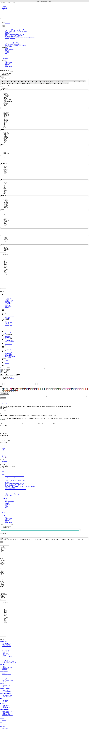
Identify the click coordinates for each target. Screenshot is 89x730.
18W (4, 83)
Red (4, 276)
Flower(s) (5, 172)
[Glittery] (1, 564)
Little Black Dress (6, 114)
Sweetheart (5, 224)
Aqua (4, 261)
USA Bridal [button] (4, 498)
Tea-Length (5, 206)
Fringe (5, 173)
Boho (4, 111)
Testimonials (4, 456)
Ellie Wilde (4, 677)
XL (63, 83)
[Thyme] (15, 390)
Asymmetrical (6, 199)
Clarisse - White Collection (9, 296)
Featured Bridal (5, 728)
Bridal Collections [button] (3, 641)
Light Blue (5, 263)
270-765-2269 (2, 2)
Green (5, 259)
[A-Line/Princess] (2, 587)
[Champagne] (21, 389)
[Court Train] (2, 580)
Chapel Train (6, 200)
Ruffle (5, 175)
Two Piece (5, 127)
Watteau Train (6, 207)
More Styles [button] (2, 726)
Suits (5, 333)
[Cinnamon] (87, 389)
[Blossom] (82, 389)
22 (54, 81)
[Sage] (40, 389)
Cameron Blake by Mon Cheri (9, 352)
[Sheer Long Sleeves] (3, 594)
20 (50, 81)
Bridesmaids (6, 93)
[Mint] (33, 389)
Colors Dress (7, 323)
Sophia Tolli (6, 307)
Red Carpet (5, 104)
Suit (4, 124)
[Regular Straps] (3, 597)
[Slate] (42, 389)
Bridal (5, 92)
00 (8, 81)
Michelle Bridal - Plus (8, 302)
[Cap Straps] (3, 596)
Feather (5, 171)
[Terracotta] (17, 390)
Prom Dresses (6, 102)
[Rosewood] (70, 389)
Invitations (6, 360)
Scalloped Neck (6, 220)
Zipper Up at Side (6, 153)
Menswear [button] (4, 330)
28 (66, 81)
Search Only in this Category (6, 73)
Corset (5, 135)
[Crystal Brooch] (2, 571)
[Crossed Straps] (3, 560)
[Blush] (15, 389)
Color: (1, 386)
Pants (4, 118)
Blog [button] (3, 474)
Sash (4, 176)
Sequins (5, 177)
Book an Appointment (11, 2)
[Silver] (7, 389)
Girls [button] (1, 698)
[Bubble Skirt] (3, 555)
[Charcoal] (23, 389)
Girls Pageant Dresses (7, 99)
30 (70, 81)
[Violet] (46, 389)
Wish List (4, 6)
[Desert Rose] (54, 389)
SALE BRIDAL (5, 660)
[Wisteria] (78, 389)
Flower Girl (5, 98)
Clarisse (6, 321)
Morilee (6, 304)
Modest (5, 117)
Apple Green (6, 258)
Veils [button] (3, 361)
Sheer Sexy (5, 121)
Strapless (5, 223)
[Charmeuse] (2, 573)
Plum (4, 275)
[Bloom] (80, 389)
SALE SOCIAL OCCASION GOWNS (11, 312)
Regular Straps (6, 248)
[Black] (13, 389)
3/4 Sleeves (5, 238)
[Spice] (7, 390)
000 (4, 81)
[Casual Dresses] (4, 547)
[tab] (45, 301)
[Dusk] (11, 390)
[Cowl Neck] (3, 582)
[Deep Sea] (52, 389)
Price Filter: (4, 74)
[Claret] (25, 389)
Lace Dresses (6, 113)
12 (33, 81)
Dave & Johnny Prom (8, 325)
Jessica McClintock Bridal (9, 298)
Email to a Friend (3, 400)
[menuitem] (45, 6)
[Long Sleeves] (3, 593)
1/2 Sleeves (5, 237)
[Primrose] (68, 389)
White (5, 287)
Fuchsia (5, 273)
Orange (5, 277)
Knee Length (6, 203)
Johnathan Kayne (5, 678)
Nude (4, 280)
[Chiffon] (2, 574)
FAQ (3, 450)
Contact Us (4, 448)
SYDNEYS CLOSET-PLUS (9, 308)
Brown (5, 630)
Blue (4, 265)
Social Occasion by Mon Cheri (10, 356)
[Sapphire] (72, 389)
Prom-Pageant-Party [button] (4, 671)
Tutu (4, 126)
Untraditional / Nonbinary (9, 337)
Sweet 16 (5, 105)
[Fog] (62, 389)
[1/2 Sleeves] (3, 591)
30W (34, 83)
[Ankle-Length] (2, 578)
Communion (6, 96)
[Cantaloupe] (85, 389)
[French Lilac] (64, 389)
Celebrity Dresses (6, 133)
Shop (3, 471)
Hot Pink (5, 272)
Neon (4, 159)
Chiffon (5, 183)
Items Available (4, 403)
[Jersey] (2, 576)
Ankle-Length (6, 198)
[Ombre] (1, 566)
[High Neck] (3, 584)
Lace (4, 174)
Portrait (5, 219)
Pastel (4, 161)
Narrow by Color (5, 254)
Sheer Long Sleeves (7, 240)
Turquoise (5, 262)
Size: (1, 381)
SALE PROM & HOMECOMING (10, 311)
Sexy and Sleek (6, 120)
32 (74, 81)
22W (14, 83)
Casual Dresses (6, 94)
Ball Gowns (5, 110)
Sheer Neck (5, 222)
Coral (4, 278)
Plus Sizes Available (7, 140)
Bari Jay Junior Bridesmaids (9, 316)
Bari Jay (6, 315)
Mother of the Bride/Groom (8, 101)
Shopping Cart (4, 8)
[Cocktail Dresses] (4, 548)
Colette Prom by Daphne (9, 322)
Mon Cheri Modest (8, 303)
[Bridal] (4, 545)
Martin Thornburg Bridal (9, 300)
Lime (4, 260)
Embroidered (6, 170)
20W (9, 83)
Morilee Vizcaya (7, 348)
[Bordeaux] (17, 389)
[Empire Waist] (2, 588)
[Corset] (3, 557)
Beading (5, 167)
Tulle (4, 193)
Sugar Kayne (4, 701)
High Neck (5, 214)
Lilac (4, 268)
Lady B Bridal (7, 299)
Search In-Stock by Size (6, 78)
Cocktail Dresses (6, 95)
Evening (5, 97)
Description (4, 402)
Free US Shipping (5, 457)
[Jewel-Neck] (3, 585)
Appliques (5, 166)
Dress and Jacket (6, 112)
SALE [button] (1, 658)
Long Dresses (6, 116)
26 (62, 81)
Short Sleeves (6, 241)
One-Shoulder (6, 218)
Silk (4, 191)
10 (29, 81)
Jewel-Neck (5, 215)
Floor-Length (6, 202)
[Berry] (11, 389)
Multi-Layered (6, 137)
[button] (3, 22)
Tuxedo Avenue (5, 512)
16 (41, 81)
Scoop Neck (6, 221)
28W (29, 83)
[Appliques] (2, 568)
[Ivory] (5, 389)
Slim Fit (5, 233)
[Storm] (76, 389)
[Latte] (31, 389)
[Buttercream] (83, 389)
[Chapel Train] (2, 579)
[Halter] (3, 583)
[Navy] (36, 389)
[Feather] (2, 575)
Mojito (5, 257)
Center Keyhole (6, 134)
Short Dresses (6, 122)
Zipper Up (5, 152)
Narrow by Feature (5, 88)
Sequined (5, 190)
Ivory (4, 279)
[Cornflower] (27, 389)
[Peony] (66, 389)
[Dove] (56, 389)
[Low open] (3, 562)
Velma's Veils (7, 363)
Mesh (4, 187)
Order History (4, 462)
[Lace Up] (3, 561)
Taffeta (5, 192)
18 (46, 81)
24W (19, 83)
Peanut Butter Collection (9, 332)
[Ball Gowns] (3, 550)
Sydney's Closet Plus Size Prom (10, 328)
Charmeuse (5, 182)
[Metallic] (1, 565)
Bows (4, 168)
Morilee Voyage (7, 305)
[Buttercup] (19, 389)
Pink (4, 271)
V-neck (5, 225)
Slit (4, 142)
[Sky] (74, 389)
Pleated (5, 139)
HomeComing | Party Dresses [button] (5, 693)
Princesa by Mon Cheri (8, 349)
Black (4, 631)
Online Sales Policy (3, 399)
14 (37, 81)
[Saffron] (9, 390)
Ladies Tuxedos (7, 336)
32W (39, 83)
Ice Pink (5, 270)
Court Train (5, 201)
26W (24, 83)
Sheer (4, 151)
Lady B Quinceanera (8, 347)
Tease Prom (6, 329)
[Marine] (3, 389)
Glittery (5, 157)
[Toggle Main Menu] (0, 18)
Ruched (5, 141)
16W (84, 81)
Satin (4, 189)
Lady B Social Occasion (8, 355)
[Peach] (38, 389)
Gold (4, 281)
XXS (43, 83)
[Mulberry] (35, 389)
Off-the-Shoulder (6, 217)
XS (48, 83)
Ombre (5, 160)
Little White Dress (6, 115)
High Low (5, 136)
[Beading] (2, 569)
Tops (4, 125)
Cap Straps (5, 247)
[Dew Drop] (48, 389)
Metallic (5, 158)
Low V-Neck (6, 216)
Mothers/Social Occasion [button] (4, 709)
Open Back (5, 138)
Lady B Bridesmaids (8, 317)
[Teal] (44, 389)
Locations (4, 455)
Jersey (5, 185)
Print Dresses (6, 119)
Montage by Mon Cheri (8, 354)
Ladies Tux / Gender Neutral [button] (7, 334)
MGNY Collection (8, 357)
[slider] (80, 530)
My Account (4, 7)
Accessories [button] (2, 718)
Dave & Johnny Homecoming (9, 340)
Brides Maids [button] (2, 664)
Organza (5, 188)
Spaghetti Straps (6, 249)
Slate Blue (5, 264)
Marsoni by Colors (8, 353)
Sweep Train (6, 205)
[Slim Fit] (2, 589)
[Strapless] (3, 599)
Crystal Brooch (6, 169)
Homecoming (6, 100)
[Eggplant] (29, 389)
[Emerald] (58, 389)
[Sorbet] (5, 390)
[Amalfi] (13, 390)
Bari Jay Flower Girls (8, 344)
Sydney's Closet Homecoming (9, 341)
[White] (9, 389)
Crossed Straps (6, 148)
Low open (5, 150)
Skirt (4, 123)
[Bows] (2, 570)
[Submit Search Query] (12, 524)
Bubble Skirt (6, 132)
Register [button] (3, 515)
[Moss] (3, 390)
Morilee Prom (7, 327)
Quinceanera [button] (2, 703)
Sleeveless (5, 242)
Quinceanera (6, 103)
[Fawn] (60, 389)
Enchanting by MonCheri (9, 297)
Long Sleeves (6, 239)
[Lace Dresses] (3, 553)
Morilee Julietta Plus (8, 306)
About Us (4, 453)
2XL (67, 83)
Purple (5, 267)
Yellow (5, 256)
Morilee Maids (7, 318)
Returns (3, 449)
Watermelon (5, 274)
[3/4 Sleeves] (3, 592)
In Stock (12, 378)
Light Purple (6, 269)
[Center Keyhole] (3, 556)
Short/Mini (5, 204)
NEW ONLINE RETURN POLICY (44, 1)
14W (79, 81)
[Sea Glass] (50, 389)
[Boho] (3, 551)
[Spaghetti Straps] (3, 598)
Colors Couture (7, 324)
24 (58, 81)
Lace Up (5, 149)
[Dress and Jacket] (3, 552)
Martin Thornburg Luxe (8, 301)
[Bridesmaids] (4, 546)
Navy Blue (5, 266)
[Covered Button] (3, 559)
